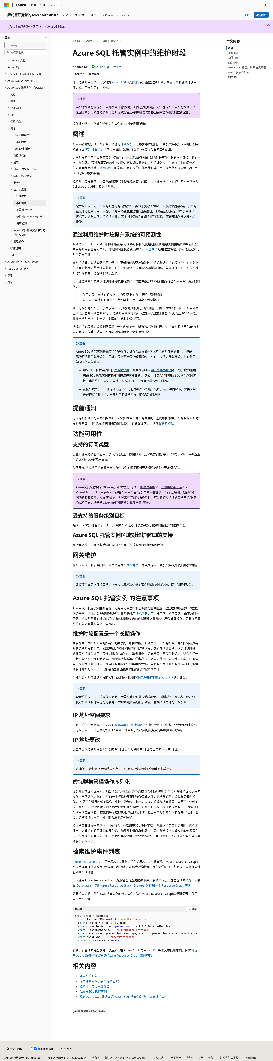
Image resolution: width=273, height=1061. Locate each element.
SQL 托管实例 (110, 41)
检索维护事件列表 (238, 72)
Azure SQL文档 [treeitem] (16, 60)
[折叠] (46, 38)
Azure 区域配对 (161, 370)
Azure (77, 41)
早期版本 (176, 1057)
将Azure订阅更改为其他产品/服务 (126, 503)
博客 (188, 1057)
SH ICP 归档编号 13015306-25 (22, 1057)
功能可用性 (234, 57)
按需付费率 (147, 487)
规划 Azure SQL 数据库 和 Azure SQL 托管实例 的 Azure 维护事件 (123, 997)
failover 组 (121, 370)
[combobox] (25, 45)
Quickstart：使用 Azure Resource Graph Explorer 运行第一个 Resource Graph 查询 (133, 885)
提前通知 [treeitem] (21, 223)
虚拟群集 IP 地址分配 (128, 725)
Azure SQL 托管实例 (108, 67)
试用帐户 (261, 15)
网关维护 (233, 62)
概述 (230, 48)
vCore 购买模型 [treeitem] (22, 135)
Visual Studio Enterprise (93, 492)
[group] (136, 928)
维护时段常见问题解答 (94, 986)
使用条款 (251, 1057)
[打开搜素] (265, 5)
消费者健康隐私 (229, 1057)
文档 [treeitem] (13, 94)
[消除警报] (269, 25)
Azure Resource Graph (88, 862)
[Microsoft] (6, 5)
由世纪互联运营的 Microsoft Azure (125, 1057)
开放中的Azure (171, 487)
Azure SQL (91, 41)
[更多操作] (197, 41)
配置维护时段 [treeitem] (24, 209)
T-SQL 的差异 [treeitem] (21, 142)
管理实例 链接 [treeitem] (21, 148)
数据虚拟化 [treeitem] (19, 155)
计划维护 (126, 144)
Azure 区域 (146, 249)
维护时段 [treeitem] (21, 203)
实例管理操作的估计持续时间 (154, 677)
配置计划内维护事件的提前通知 (100, 981)
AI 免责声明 (159, 1057)
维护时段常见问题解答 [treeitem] (29, 216)
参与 (200, 1057)
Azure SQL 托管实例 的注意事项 (247, 67)
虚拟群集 (132, 565)
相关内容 (233, 77)
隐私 (94, 1057)
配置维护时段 (89, 976)
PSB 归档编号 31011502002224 (66, 1057)
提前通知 (167, 423)
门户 (247, 15)
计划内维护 (106, 168)
